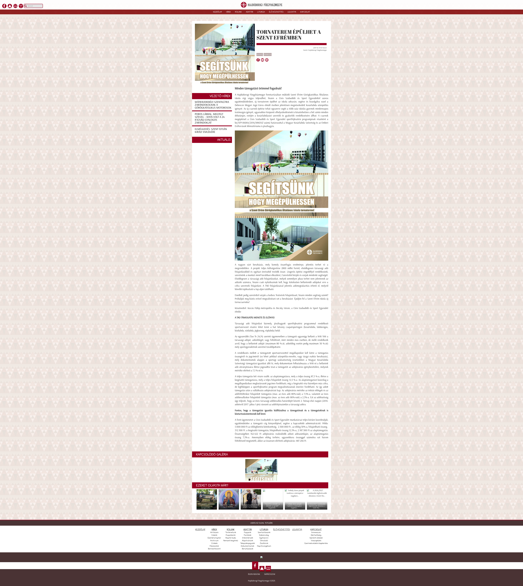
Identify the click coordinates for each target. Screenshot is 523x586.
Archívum (214, 540)
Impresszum (269, 574)
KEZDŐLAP (200, 529)
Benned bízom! (214, 549)
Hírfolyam (214, 532)
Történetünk (230, 532)
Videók (214, 535)
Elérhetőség (316, 535)
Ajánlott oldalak (316, 538)
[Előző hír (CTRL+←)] (6, 298)
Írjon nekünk (254, 574)
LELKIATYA (297, 529)
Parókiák (247, 535)
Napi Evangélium (264, 546)
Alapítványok (247, 540)
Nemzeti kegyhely (230, 540)
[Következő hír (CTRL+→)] (516, 298)
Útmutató (264, 540)
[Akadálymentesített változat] (21, 7)
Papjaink (247, 532)
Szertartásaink (264, 532)
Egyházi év (264, 538)
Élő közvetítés (276, 12)
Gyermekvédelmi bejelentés (316, 543)
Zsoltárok (264, 543)
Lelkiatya (292, 12)
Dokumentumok (247, 546)
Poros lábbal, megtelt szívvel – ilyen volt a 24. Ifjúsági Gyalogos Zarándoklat (210, 118)
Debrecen (267, 54)
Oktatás (260, 54)
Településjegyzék (247, 543)
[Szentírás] (15, 7)
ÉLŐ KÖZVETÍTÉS (281, 529)
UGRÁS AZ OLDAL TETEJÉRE (261, 523)
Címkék (214, 543)
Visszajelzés (316, 540)
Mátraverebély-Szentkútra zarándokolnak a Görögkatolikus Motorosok (213, 104)
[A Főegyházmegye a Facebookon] (4, 7)
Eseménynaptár (214, 538)
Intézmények (247, 538)
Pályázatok (214, 546)
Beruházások (247, 549)
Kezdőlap (217, 12)
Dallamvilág (264, 535)
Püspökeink (230, 535)
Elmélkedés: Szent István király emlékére (211, 130)
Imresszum (316, 532)
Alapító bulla (230, 538)
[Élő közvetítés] (9, 7)
